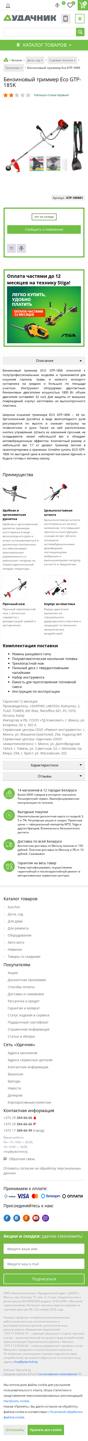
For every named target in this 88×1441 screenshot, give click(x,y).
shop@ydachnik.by (26, 1362)
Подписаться (44, 1278)
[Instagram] (45, 1218)
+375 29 (18, 1117)
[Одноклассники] (26, 1218)
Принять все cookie (46, 1430)
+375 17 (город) (24, 1130)
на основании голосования (58, 1374)
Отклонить (15, 1430)
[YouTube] (35, 1218)
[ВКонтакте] (16, 1218)
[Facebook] (7, 1218)
